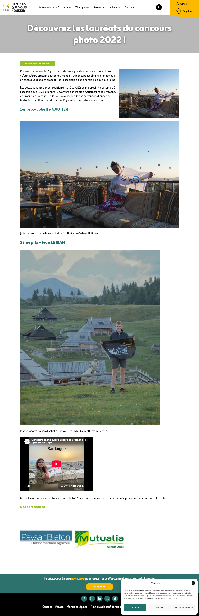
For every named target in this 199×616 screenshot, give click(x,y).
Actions (67, 7)
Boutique (129, 7)
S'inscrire (99, 587)
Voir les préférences (183, 607)
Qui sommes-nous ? (49, 7)
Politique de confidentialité (107, 606)
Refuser (159, 607)
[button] (193, 583)
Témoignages (82, 7)
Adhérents (114, 7)
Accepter (135, 607)
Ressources (99, 7)
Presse (59, 606)
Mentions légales (77, 606)
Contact (47, 606)
